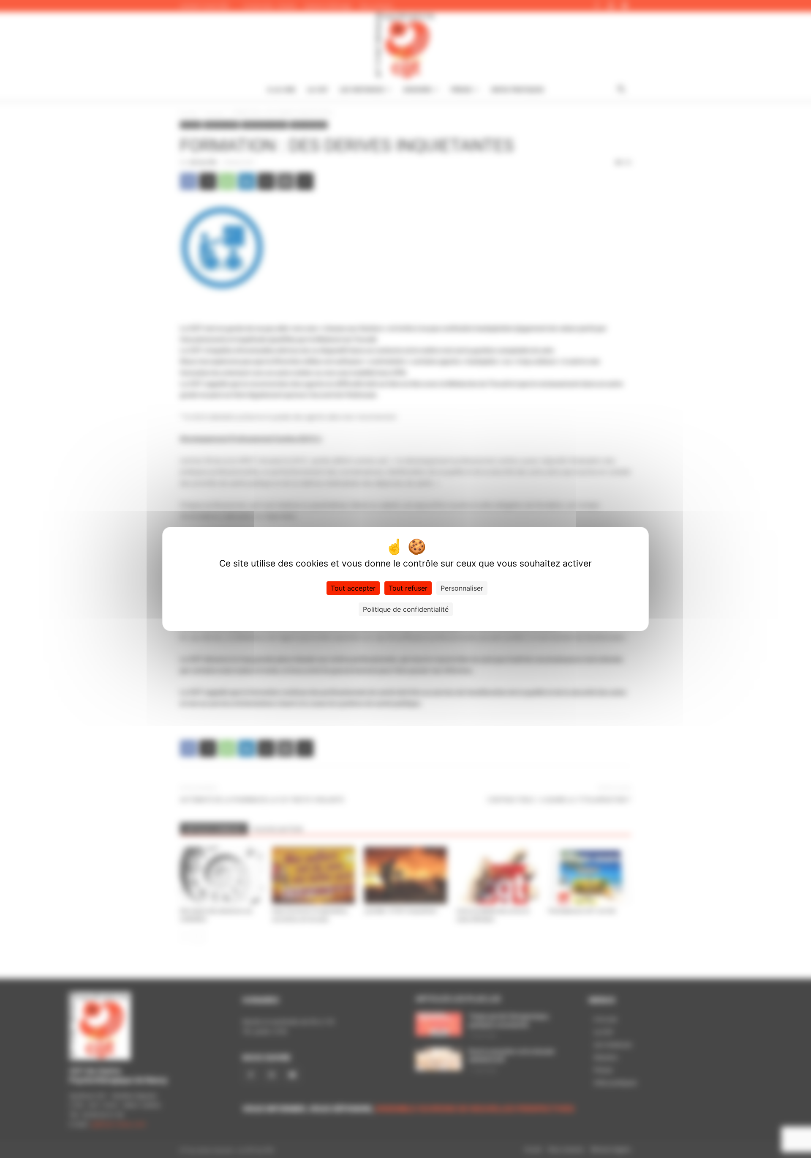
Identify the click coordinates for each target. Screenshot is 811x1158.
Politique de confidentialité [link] (406, 609)
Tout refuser (408, 588)
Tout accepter (353, 588)
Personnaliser (462, 588)
